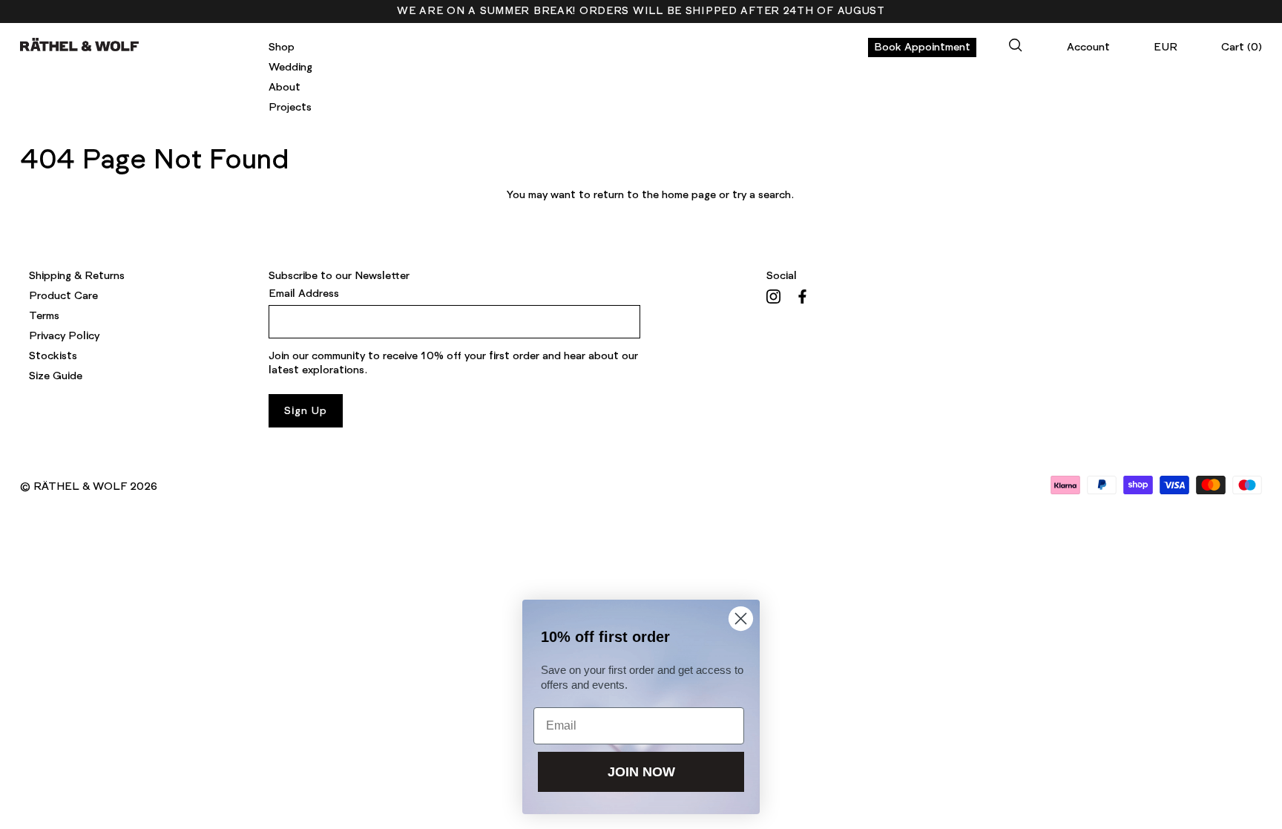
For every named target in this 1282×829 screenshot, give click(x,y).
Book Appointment (922, 47)
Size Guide (55, 376)
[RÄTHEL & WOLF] (79, 44)
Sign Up (305, 411)
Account (1088, 47)
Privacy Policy (64, 336)
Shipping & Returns (77, 276)
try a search (761, 195)
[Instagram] (773, 296)
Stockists (53, 356)
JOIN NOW (641, 771)
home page (689, 195)
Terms (44, 316)
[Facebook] (802, 296)
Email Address (304, 294)
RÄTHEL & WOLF (80, 487)
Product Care (63, 296)
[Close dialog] (741, 619)
